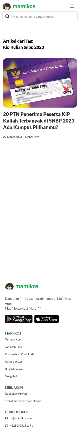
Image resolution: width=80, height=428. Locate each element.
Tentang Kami (13, 339)
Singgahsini (12, 376)
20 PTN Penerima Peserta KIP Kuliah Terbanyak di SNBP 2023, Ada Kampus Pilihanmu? (39, 120)
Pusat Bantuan (14, 361)
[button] (40, 16)
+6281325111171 (21, 425)
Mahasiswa (32, 137)
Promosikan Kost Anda (19, 354)
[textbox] (40, 16)
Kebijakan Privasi (16, 393)
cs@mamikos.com (21, 418)
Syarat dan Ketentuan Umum (23, 401)
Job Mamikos (13, 347)
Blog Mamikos (14, 369)
